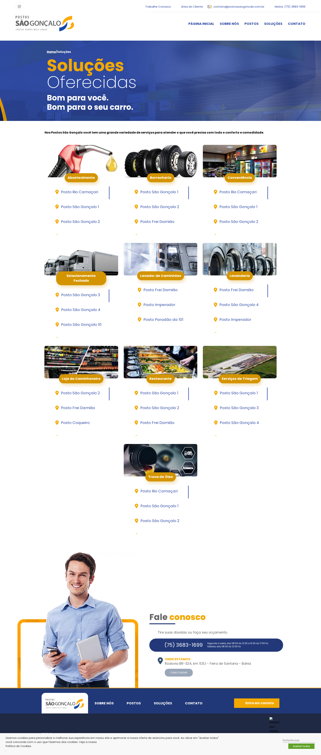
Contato (296, 23)
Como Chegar (178, 672)
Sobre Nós (229, 23)
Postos (251, 23)
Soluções (273, 23)
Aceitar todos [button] (301, 746)
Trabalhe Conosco (158, 6)
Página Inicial (201, 23)
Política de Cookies (18, 746)
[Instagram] (19, 6)
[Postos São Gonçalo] (45, 23)
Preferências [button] (291, 740)
